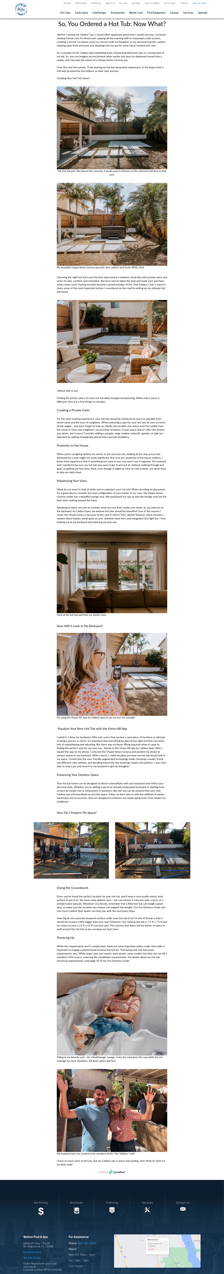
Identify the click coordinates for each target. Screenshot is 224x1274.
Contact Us (183, 1202)
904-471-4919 (87, 1243)
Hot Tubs (65, 13)
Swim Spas (81, 13)
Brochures (81, 3)
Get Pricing (41, 1202)
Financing (96, 3)
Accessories (118, 13)
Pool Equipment (156, 13)
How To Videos (152, 3)
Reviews (136, 3)
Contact (184, 3)
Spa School (170, 3)
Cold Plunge (99, 13)
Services (188, 13)
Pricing (67, 3)
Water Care (136, 13)
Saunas (174, 13)
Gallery (123, 3)
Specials (202, 13)
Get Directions (32, 1252)
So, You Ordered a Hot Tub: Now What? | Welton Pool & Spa (21, 9)
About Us (110, 3)
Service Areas (32, 1257)
